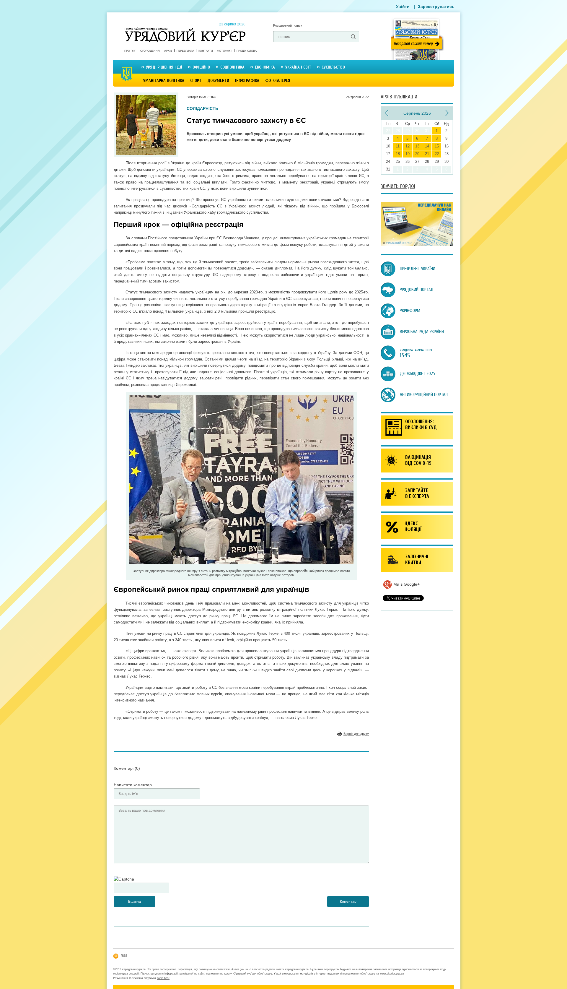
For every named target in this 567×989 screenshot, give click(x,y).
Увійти (403, 6)
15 (437, 146)
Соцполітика (232, 67)
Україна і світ (298, 67)
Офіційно (201, 67)
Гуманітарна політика (162, 80)
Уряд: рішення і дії (164, 67)
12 (407, 146)
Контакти (205, 50)
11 (398, 146)
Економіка (265, 67)
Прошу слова (247, 50)
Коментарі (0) (127, 768)
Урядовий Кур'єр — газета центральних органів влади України (185, 29)
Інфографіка (247, 80)
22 (437, 154)
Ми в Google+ (406, 584)
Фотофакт (224, 50)
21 (427, 154)
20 (417, 154)
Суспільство (333, 67)
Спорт (195, 80)
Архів (168, 50)
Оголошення (150, 50)
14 (427, 146)
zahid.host (163, 978)
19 (407, 154)
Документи (218, 80)
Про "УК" (130, 50)
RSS (124, 955)
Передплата (185, 50)
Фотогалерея (277, 80)
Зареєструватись (436, 6)
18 (398, 154)
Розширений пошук (287, 25)
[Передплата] (417, 244)
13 (417, 146)
